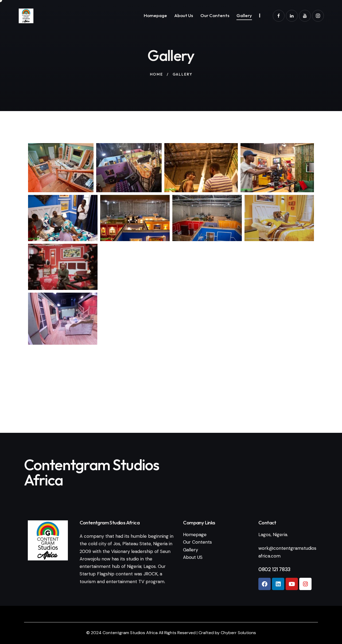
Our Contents (197, 542)
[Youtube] (292, 584)
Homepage (195, 534)
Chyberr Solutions (238, 632)
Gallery (190, 550)
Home (156, 74)
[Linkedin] (278, 584)
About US (193, 557)
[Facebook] (264, 584)
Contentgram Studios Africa (131, 632)
